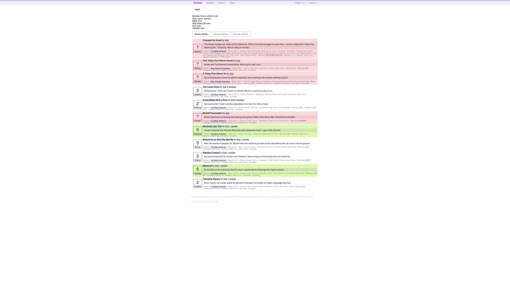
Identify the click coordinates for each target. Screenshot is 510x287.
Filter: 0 (298, 2)
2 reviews (231, 86)
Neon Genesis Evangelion (220, 68)
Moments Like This (212, 126)
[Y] (281, 55)
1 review (233, 126)
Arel (227, 40)
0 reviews (239, 99)
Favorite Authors (240, 34)
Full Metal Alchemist (218, 51)
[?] (270, 55)
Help (232, 2)
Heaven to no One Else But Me (218, 139)
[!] (304, 186)
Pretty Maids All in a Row (215, 100)
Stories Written (201, 34)
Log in (312, 2)
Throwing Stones (211, 179)
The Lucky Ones (211, 87)
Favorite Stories (220, 34)
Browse (210, 2)
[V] (276, 55)
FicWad (198, 2)
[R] (273, 55)
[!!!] (267, 55)
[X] (278, 55)
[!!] (299, 120)
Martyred (207, 166)
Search (221, 2)
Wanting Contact (211, 152)
